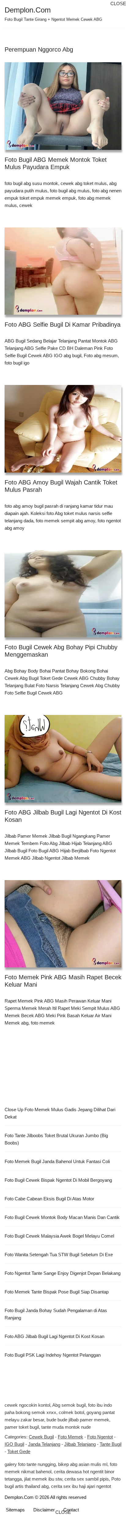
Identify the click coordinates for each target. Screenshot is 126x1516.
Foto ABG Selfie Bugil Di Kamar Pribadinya (62, 324)
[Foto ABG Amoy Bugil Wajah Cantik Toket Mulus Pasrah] (63, 429)
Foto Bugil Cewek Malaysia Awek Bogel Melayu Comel (59, 1236)
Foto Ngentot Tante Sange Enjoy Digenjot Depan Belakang (62, 1273)
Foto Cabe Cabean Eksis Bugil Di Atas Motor (49, 1198)
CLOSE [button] (118, 3)
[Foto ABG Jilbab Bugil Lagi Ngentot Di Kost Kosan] (63, 759)
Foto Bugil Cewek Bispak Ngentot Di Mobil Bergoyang (58, 1180)
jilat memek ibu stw (43, 1479)
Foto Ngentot (100, 1436)
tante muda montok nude (66, 1427)
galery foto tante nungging (30, 1464)
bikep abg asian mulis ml (82, 1464)
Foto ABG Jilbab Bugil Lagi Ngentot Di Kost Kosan (54, 1336)
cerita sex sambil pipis (87, 1479)
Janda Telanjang (44, 1444)
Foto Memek (70, 1436)
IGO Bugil (14, 1444)
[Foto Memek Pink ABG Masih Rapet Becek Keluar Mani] (63, 924)
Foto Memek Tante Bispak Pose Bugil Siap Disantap (57, 1291)
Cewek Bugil (41, 1436)
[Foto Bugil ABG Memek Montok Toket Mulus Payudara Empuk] (63, 106)
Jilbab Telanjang (80, 1444)
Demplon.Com (19, 1497)
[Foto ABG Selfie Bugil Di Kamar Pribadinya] (63, 271)
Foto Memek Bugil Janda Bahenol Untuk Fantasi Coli (57, 1161)
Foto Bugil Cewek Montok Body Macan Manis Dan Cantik (62, 1217)
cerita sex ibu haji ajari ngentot (81, 1486)
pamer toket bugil (22, 1427)
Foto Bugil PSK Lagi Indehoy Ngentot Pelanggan (53, 1355)
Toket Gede (18, 1451)
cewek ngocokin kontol (27, 1405)
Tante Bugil (110, 1444)
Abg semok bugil (69, 1405)
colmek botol (71, 1412)
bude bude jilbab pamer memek (77, 1419)
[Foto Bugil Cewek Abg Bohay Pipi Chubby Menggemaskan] (63, 594)
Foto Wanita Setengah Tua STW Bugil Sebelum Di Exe (59, 1254)
